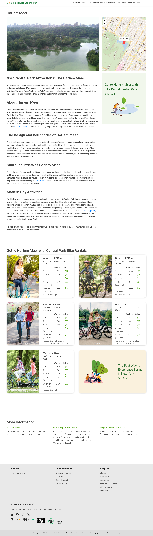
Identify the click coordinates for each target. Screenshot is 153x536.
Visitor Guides (61, 476)
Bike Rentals (80, 3)
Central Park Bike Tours (130, 3)
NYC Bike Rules (61, 483)
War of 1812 (41, 181)
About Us (103, 473)
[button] (124, 42)
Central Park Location (108, 483)
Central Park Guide (63, 480)
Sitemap (116, 533)
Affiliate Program (106, 487)
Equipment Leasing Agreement (92, 533)
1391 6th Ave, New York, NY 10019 (24, 509)
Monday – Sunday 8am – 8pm (50, 509)
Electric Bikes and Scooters (103, 3)
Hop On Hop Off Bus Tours (64, 427)
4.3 (16, 519)
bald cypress (89, 210)
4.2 (30, 519)
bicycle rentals (20, 127)
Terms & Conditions (72, 533)
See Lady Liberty (14, 427)
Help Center (104, 476)
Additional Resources (63, 473)
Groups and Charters (19, 473)
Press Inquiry (105, 490)
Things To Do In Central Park (112, 427)
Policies (108, 533)
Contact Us (104, 480)
